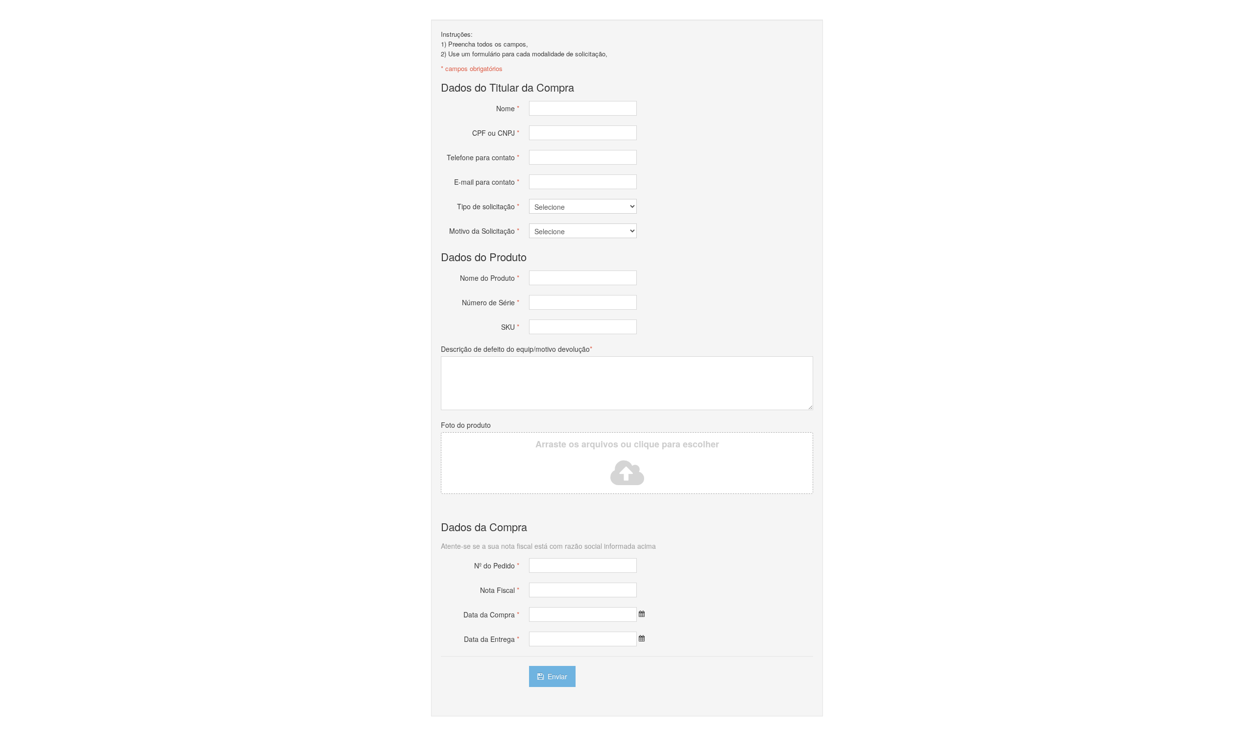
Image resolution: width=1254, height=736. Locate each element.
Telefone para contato (483, 157)
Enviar (556, 676)
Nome (507, 108)
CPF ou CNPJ (495, 133)
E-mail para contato (486, 182)
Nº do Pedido (496, 565)
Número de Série (490, 302)
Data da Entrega (491, 639)
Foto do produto (466, 425)
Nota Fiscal (499, 590)
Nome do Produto (489, 278)
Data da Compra (491, 614)
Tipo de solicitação (488, 206)
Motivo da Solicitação (484, 231)
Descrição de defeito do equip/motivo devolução (516, 349)
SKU (510, 327)
